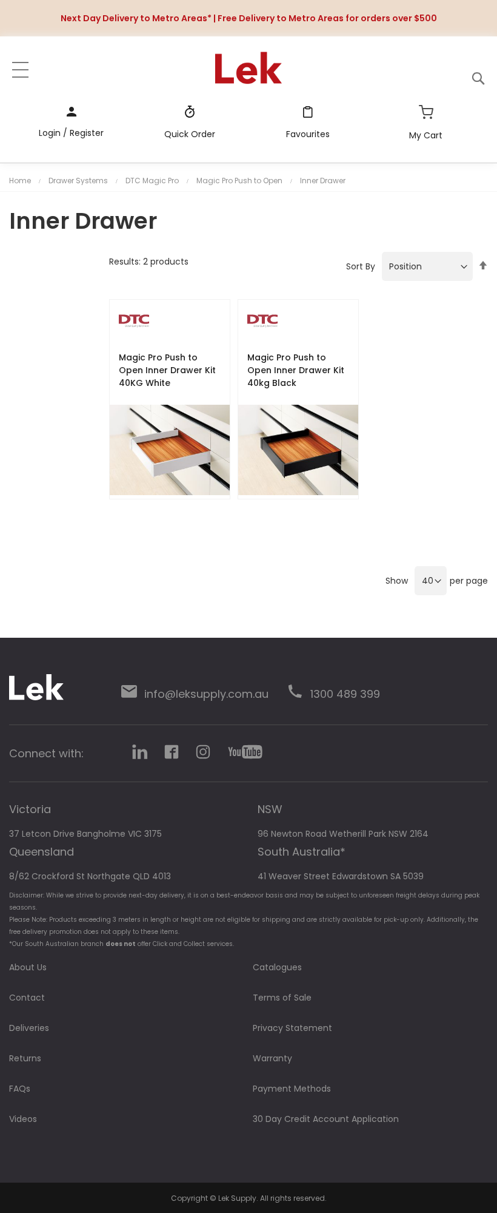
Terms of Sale (282, 998)
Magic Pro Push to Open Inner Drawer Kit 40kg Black (295, 370)
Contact (27, 998)
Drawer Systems (78, 180)
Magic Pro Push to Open (239, 180)
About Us (28, 967)
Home (20, 180)
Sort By (360, 266)
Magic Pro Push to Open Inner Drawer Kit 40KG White (167, 370)
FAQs (19, 1089)
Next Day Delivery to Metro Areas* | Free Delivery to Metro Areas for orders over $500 (249, 18)
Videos (23, 1119)
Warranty (272, 1058)
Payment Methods (292, 1089)
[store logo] (248, 67)
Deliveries (29, 1028)
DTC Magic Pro (152, 180)
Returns (25, 1058)
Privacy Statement (292, 1028)
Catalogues (277, 967)
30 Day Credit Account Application (326, 1119)
